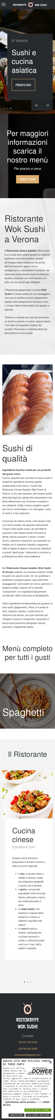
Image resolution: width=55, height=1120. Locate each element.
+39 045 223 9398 (27, 1048)
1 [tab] (4, 108)
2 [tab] (7, 108)
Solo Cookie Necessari (38, 1115)
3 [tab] (10, 108)
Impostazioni (16, 1115)
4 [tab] (30, 725)
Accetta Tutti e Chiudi (38, 1110)
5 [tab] (33, 725)
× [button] (50, 1062)
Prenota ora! (23, 85)
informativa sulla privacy (20, 1102)
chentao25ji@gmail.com (27, 1055)
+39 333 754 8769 (27, 1042)
